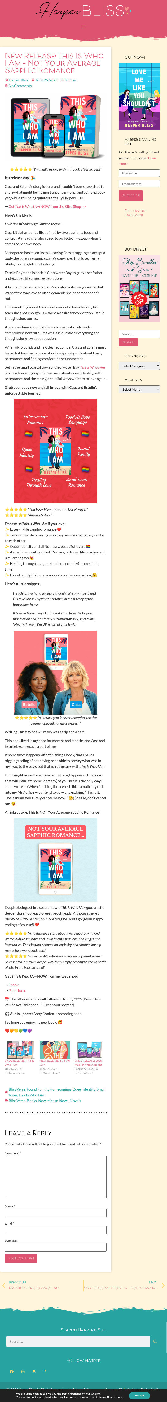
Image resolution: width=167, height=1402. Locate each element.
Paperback (17, 990)
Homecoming (60, 1089)
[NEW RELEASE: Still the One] (55, 1049)
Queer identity (83, 1089)
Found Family (37, 1089)
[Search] (155, 1341)
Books (32, 1100)
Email (9, 1223)
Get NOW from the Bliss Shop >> (47, 206)
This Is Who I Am (32, 1095)
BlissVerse (17, 1089)
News (63, 1100)
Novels (75, 1100)
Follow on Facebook (135, 213)
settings (118, 1397)
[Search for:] (139, 334)
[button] (83, 26)
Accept (139, 1396)
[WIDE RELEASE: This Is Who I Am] (20, 1049)
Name (10, 1206)
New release (48, 1100)
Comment (13, 1153)
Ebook (14, 985)
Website (11, 1240)
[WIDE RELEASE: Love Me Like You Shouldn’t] (90, 1049)
